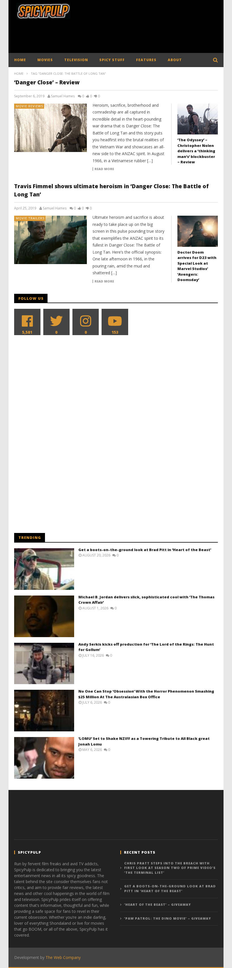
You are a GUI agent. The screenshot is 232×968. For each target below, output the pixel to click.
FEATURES (146, 59)
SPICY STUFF (112, 59)
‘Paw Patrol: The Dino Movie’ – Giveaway (167, 918)
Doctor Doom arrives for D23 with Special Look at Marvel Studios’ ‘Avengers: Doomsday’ (196, 266)
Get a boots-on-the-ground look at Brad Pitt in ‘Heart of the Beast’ (144, 549)
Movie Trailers (30, 218)
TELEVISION (76, 59)
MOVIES (45, 59)
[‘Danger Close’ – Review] (50, 128)
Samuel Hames (63, 96)
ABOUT (175, 59)
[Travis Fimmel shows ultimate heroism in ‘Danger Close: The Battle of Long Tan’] (50, 240)
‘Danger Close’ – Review (47, 82)
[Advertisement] (117, 37)
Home (18, 73)
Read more (104, 169)
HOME (20, 59)
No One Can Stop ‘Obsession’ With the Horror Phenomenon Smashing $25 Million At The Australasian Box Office (146, 694)
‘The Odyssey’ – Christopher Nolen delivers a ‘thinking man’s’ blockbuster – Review (196, 150)
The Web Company (63, 957)
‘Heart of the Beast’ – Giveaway (157, 904)
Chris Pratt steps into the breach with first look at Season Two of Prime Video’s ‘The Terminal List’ (170, 868)
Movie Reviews (29, 106)
